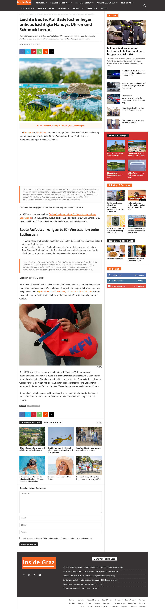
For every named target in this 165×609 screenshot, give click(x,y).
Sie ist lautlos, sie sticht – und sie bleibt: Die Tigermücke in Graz (136, 206)
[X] (28, 51)
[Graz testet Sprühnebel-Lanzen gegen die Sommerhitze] (89, 436)
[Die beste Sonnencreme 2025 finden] (61, 465)
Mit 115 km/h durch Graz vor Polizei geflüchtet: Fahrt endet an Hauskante (134, 73)
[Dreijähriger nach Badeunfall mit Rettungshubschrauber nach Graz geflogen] (61, 436)
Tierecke (90, 8)
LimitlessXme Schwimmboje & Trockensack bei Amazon (67, 291)
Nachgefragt (132, 603)
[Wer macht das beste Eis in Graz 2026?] (137, 251)
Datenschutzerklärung (138, 606)
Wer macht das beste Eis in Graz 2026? (136, 259)
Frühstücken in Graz (115, 258)
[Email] (51, 51)
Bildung (80, 603)
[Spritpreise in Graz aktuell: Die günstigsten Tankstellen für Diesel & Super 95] (116, 195)
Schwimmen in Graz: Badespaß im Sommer (136, 154)
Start (20, 14)
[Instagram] (29, 575)
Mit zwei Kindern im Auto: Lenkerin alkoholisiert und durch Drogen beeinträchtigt (126, 51)
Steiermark (80, 600)
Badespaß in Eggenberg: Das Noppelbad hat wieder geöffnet (88, 478)
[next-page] (100, 422)
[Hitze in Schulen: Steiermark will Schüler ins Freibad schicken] (32, 436)
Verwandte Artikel (31, 422)
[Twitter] (35, 575)
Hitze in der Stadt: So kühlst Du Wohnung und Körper (115, 230)
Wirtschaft (97, 603)
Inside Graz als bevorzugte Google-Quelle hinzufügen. (61, 126)
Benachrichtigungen (101, 606)
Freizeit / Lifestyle (118, 135)
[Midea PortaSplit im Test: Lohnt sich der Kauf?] (137, 165)
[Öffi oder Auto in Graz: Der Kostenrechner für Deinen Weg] (137, 221)
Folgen (141, 281)
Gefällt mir (139, 275)
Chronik (40, 3)
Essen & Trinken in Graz (121, 240)
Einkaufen (26, 8)
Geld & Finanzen (46, 8)
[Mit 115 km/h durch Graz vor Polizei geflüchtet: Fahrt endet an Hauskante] (113, 74)
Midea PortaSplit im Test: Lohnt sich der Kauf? (136, 175)
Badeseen (28, 133)
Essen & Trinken (83, 3)
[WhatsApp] (39, 51)
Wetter (104, 8)
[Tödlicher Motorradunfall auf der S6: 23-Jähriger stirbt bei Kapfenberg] (113, 87)
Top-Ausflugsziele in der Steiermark (115, 154)
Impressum (124, 606)
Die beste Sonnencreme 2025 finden (59, 478)
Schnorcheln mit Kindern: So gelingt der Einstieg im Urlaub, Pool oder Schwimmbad (31, 479)
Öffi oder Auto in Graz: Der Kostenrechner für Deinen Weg (137, 230)
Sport (82, 606)
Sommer (36, 406)
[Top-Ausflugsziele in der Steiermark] (116, 146)
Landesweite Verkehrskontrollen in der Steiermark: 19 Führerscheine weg (133, 99)
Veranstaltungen (106, 3)
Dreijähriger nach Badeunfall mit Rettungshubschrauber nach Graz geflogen (60, 450)
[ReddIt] (45, 51)
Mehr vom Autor (52, 422)
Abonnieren (139, 286)
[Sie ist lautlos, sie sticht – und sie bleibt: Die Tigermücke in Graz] (137, 195)
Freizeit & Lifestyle (59, 3)
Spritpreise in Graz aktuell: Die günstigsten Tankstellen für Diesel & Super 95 (115, 207)
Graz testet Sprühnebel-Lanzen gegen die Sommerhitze (88, 449)
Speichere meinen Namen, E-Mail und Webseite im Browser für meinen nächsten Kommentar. (57, 538)
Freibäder (41, 133)
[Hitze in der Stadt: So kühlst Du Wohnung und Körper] (116, 221)
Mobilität (126, 3)
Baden (30, 406)
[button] (144, 6)
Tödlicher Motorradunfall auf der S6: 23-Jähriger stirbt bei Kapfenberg (134, 85)
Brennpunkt (107, 603)
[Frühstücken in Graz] (116, 251)
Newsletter (114, 606)
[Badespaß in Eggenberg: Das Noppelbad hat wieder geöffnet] (89, 465)
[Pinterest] (33, 51)
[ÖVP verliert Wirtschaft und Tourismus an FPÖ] (113, 124)
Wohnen (62, 8)
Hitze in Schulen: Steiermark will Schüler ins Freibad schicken (32, 449)
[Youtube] (40, 575)
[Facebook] (22, 51)
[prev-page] (97, 422)
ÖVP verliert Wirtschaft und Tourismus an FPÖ (133, 121)
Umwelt (76, 8)
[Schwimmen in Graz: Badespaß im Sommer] (137, 146)
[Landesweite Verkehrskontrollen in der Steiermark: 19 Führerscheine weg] (113, 99)
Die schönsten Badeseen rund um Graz (114, 175)
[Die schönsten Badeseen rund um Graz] (116, 165)
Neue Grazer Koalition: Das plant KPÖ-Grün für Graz (133, 109)
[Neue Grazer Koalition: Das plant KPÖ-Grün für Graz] (113, 111)
